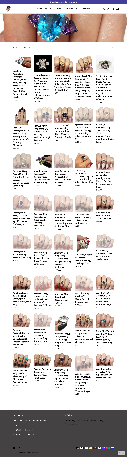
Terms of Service (71, 424)
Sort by (15, 47)
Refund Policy (83, 420)
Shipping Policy (97, 420)
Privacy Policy (70, 420)
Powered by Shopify (34, 452)
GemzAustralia (23, 452)
